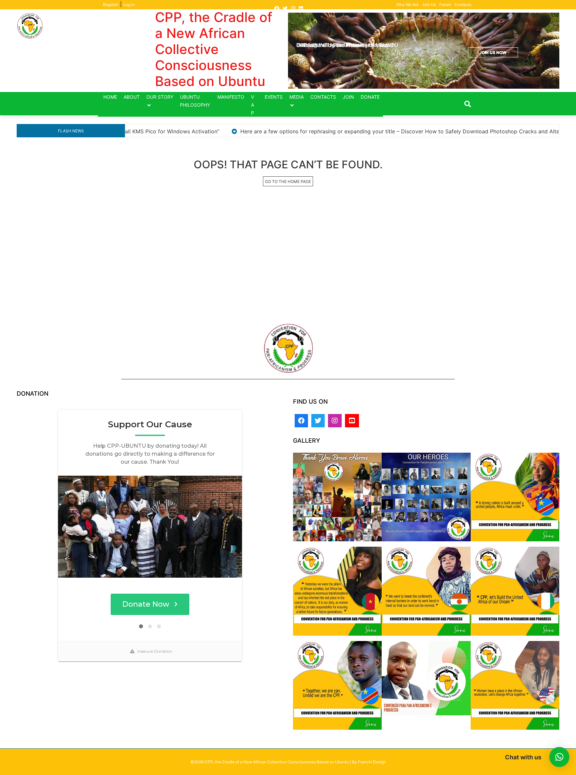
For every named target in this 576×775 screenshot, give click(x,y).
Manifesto (230, 97)
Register (110, 4)
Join (348, 97)
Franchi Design (372, 761)
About (132, 97)
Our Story (159, 97)
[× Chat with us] (559, 757)
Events (274, 97)
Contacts (462, 4)
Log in (129, 4)
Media (296, 97)
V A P (252, 105)
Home (110, 97)
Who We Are (407, 4)
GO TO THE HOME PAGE (288, 181)
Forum (445, 4)
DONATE (370, 97)
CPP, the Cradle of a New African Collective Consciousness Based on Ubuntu (213, 49)
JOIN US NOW (492, 52)
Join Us (429, 4)
